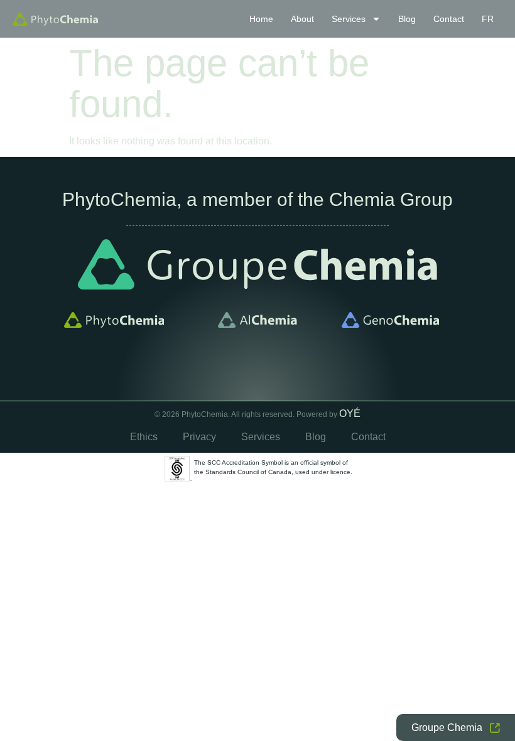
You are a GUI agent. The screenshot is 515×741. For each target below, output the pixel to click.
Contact (448, 19)
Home (261, 19)
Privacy (199, 436)
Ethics (144, 436)
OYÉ (349, 413)
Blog (407, 19)
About (302, 19)
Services (349, 19)
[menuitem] (487, 18)
